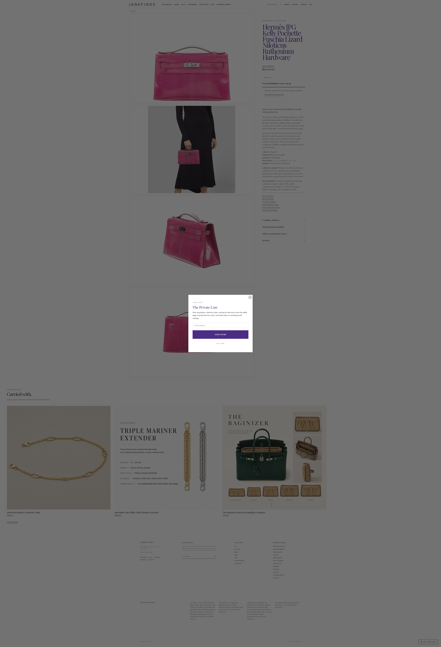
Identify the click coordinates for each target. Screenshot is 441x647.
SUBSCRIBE (220, 334)
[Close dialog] (250, 297)
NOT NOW (220, 343)
